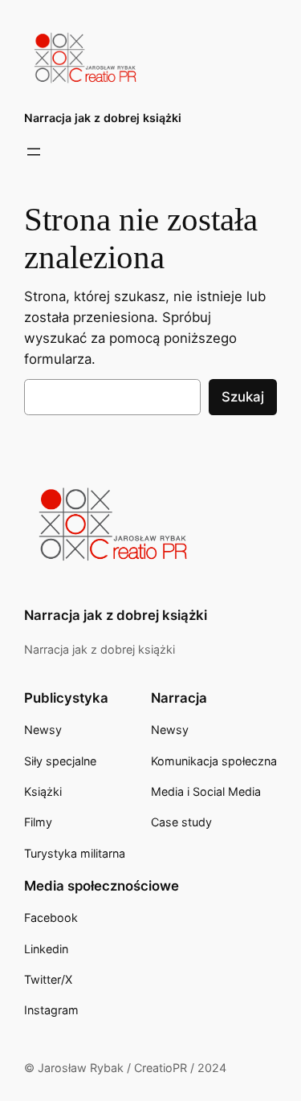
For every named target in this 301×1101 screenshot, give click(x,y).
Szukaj (243, 397)
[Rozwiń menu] (33, 151)
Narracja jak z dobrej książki (102, 117)
